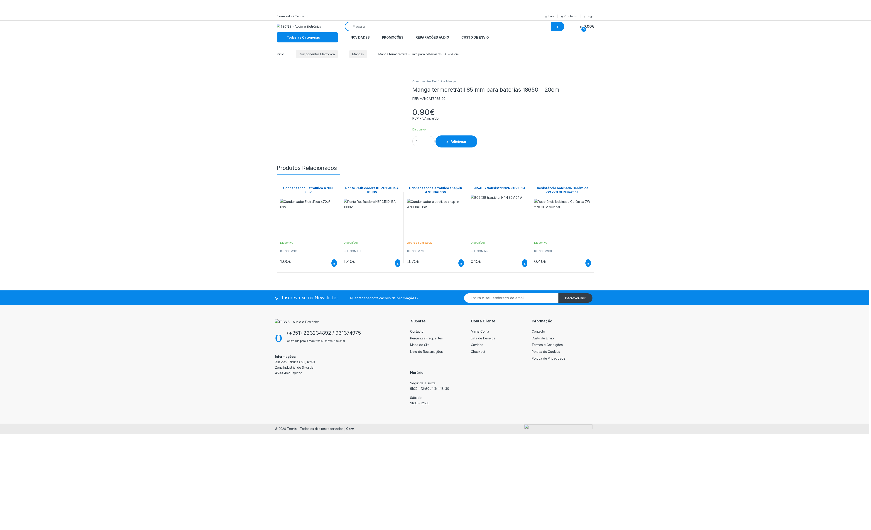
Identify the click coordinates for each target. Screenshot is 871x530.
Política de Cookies (546, 351)
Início (280, 54)
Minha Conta (480, 331)
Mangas (358, 54)
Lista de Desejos (483, 338)
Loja (551, 16)
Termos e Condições (547, 345)
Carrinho (477, 345)
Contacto (570, 16)
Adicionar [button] (330, 263)
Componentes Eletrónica (317, 54)
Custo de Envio (475, 37)
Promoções (393, 37)
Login (590, 16)
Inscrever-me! (575, 298)
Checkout (478, 351)
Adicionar (458, 141)
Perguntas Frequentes (426, 338)
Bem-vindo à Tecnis (290, 16)
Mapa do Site (420, 345)
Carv (350, 429)
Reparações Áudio (432, 37)
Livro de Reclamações (426, 351)
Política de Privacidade (548, 358)
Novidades (360, 37)
